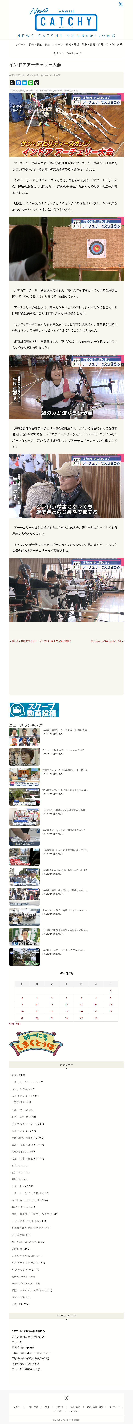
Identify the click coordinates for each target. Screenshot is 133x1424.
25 (51, 1018)
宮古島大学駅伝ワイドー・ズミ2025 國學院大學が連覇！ (40, 641)
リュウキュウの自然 (24, 1255)
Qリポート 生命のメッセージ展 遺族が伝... (63, 750)
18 (51, 1011)
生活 (14, 1075)
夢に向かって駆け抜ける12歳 (107, 641)
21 (96, 1011)
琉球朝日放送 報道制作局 (25, 75)
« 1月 (11, 1023)
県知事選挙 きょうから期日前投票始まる (64, 830)
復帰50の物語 (20, 1276)
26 (66, 1018)
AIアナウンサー (21, 1269)
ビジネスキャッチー (24, 1123)
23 (22, 1018)
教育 (14, 1165)
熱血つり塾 (18, 1297)
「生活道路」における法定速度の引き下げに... (65, 850)
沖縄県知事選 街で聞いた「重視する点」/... (65, 890)
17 (37, 1011)
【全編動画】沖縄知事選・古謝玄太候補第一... (65, 930)
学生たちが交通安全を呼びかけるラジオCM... (65, 910)
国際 (14, 1179)
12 (66, 1004)
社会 (14, 1304)
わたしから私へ (21, 1089)
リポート (20, 44)
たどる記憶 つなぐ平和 (26, 1221)
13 (81, 1004)
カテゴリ (59, 53)
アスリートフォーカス (25, 1262)
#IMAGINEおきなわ (24, 1241)
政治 (47, 44)
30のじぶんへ (20, 1207)
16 (22, 1011)
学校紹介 (19, 1101)
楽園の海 (17, 1248)
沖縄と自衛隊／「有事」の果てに (32, 1214)
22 (110, 1011)
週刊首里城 (18, 1234)
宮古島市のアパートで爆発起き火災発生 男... (65, 790)
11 (51, 1004)
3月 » (18, 1023)
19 (66, 1011)
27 (81, 1018)
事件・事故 (35, 44)
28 (96, 1018)
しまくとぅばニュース (25, 1082)
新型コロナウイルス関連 (27, 1290)
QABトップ (74, 53)
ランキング (113, 44)
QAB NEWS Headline (26, 42)
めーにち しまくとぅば (26, 1200)
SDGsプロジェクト (24, 1283)
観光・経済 (72, 44)
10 (37, 1004)
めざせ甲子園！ (21, 1096)
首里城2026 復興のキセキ (28, 1227)
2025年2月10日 (51, 75)
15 (110, 1004)
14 (96, 1004)
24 (37, 1018)
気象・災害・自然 (93, 44)
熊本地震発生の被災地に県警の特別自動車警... (65, 870)
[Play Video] (66, 125)
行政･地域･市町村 (23, 1137)
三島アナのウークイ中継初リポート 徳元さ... (65, 770)
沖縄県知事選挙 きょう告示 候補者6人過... (65, 730)
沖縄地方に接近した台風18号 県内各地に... (64, 950)
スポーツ (58, 44)
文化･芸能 (18, 1151)
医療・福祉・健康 (22, 1144)
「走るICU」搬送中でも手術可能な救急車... (64, 810)
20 (81, 1011)
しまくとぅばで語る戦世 (27, 1193)
